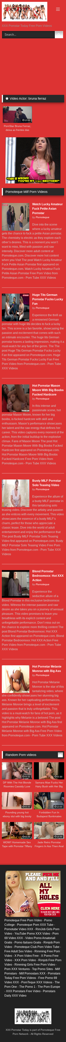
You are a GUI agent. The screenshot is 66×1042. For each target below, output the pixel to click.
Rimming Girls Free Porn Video (34, 964)
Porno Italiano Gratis (27, 942)
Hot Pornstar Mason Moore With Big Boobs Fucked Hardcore (48, 390)
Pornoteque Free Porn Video (23, 920)
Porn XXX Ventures (17, 969)
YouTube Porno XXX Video (32, 933)
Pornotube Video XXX (18, 929)
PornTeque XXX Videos (36, 982)
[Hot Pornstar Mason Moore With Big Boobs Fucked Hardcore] (15, 411)
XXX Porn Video (25, 960)
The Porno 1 (27, 986)
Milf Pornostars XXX (32, 973)
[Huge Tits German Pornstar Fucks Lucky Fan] (15, 320)
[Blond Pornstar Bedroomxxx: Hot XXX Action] (15, 596)
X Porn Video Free (26, 955)
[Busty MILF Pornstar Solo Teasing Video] (15, 506)
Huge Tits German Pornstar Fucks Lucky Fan (47, 299)
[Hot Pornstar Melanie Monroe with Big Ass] (15, 692)
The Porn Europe (49, 986)
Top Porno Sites (42, 969)
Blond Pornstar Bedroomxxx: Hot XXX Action (48, 576)
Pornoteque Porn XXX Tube (35, 924)
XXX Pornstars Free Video (23, 991)
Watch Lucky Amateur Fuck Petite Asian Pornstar (47, 209)
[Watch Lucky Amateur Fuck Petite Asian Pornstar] (15, 229)
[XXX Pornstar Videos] (27, 12)
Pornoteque (42, 217)
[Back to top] (55, 1031)
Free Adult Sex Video (18, 951)
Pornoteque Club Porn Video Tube (36, 946)
